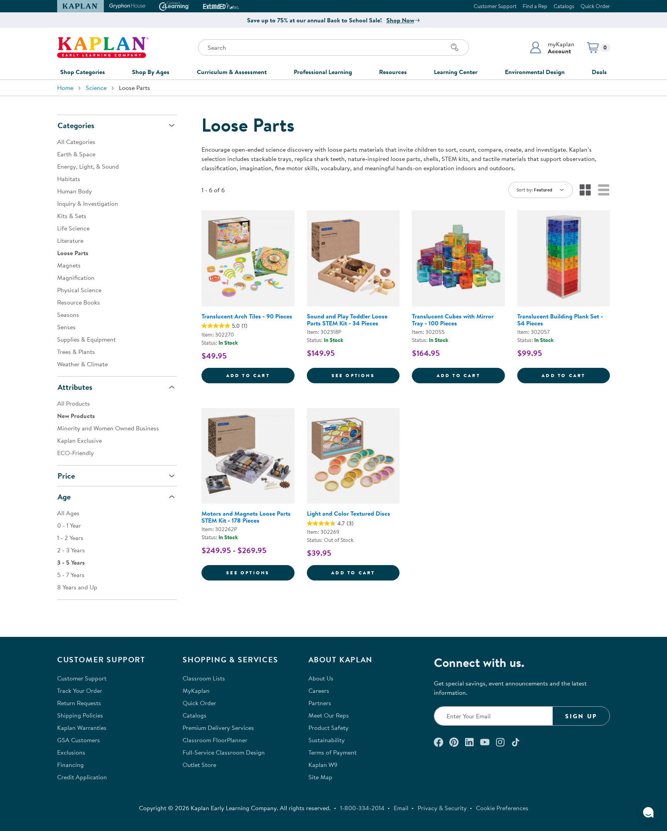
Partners (319, 703)
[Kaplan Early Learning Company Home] (103, 47)
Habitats (68, 178)
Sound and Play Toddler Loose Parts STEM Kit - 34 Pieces (347, 319)
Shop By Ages (150, 72)
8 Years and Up (77, 587)
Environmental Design (535, 72)
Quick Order (595, 6)
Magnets (69, 265)
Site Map (320, 777)
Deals (599, 72)
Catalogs (564, 6)
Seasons (68, 314)
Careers (318, 690)
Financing (70, 764)
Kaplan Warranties (82, 727)
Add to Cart (260, 375)
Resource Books (78, 302)
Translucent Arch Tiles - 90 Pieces (246, 316)
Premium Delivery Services (218, 727)
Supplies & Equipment (86, 339)
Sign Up (581, 716)
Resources (393, 72)
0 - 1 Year (69, 525)
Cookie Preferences (502, 808)
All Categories (76, 141)
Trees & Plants (76, 351)
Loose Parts (72, 253)
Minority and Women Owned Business (108, 428)
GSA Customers (78, 740)
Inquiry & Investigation (87, 203)
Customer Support (495, 6)
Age (64, 496)
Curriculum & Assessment (232, 72)
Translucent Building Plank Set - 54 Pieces (560, 319)
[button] (551, 47)
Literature (70, 240)
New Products (76, 415)
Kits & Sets (71, 216)
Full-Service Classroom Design (224, 752)
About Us (321, 678)
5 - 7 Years (71, 574)
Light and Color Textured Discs (348, 513)
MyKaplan (196, 690)
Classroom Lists (204, 678)
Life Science (73, 228)
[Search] (454, 47)
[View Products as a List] (604, 190)
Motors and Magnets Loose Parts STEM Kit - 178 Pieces (246, 517)
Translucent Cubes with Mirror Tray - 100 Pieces (453, 319)
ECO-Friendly (75, 453)
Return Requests (79, 703)
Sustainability (326, 740)
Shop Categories (82, 72)
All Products (73, 403)
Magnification (76, 277)
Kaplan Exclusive (79, 440)
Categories (76, 125)
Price (66, 476)
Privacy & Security (442, 808)
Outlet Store (199, 764)
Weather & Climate (82, 364)
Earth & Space (76, 154)
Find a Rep (535, 6)
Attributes (75, 387)
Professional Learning (323, 72)
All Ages (68, 513)
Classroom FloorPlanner (215, 740)
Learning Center (455, 72)
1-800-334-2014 (362, 808)
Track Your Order (79, 690)
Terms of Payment (332, 752)
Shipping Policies (80, 715)
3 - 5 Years (71, 562)
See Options (366, 375)
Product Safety (328, 727)
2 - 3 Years (71, 550)
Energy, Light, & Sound (88, 166)
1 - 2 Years (70, 537)
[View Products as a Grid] (585, 190)
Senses (66, 327)
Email (401, 808)
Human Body (74, 191)
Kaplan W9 (322, 764)
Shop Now (400, 20)
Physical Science (79, 290)
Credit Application (82, 777)
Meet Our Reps (328, 715)
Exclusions (71, 752)
